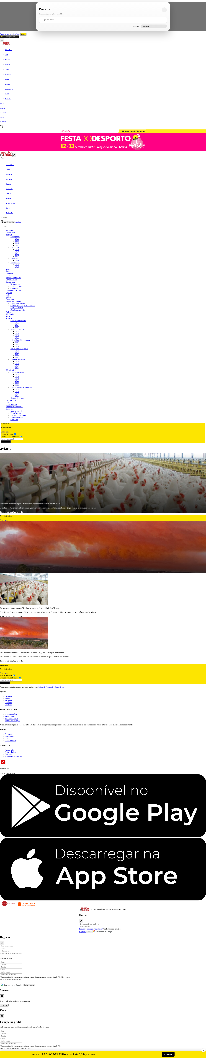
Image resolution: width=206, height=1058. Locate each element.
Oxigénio (14, 288)
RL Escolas (10, 314)
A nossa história (16, 411)
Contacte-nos (5, 34)
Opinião (9, 293)
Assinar (13, 34)
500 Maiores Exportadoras (20, 340)
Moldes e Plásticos (17, 329)
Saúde (8, 271)
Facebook (8, 696)
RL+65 (8, 316)
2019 (17, 256)
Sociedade (9, 230)
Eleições (9, 235)
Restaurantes (15, 284)
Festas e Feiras (15, 286)
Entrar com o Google (103, 932)
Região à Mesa (11, 280)
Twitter (7, 698)
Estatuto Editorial (16, 417)
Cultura (8, 275)
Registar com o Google (12, 985)
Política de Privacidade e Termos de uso (51, 687)
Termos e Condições (18, 415)
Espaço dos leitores (17, 303)
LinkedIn (8, 703)
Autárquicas (15, 237)
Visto (8, 295)
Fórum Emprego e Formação (21, 387)
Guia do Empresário (18, 321)
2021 (17, 241)
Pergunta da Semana (13, 278)
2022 (17, 254)
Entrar (23, 34)
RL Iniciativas (11, 370)
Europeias (14, 258)
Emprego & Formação (14, 407)
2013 (17, 245)
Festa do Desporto (17, 372)
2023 (17, 327)
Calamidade (10, 232)
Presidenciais (15, 263)
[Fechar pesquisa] (164, 9)
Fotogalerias (10, 299)
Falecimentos (11, 400)
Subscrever (6, 441)
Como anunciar (11, 405)
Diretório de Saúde (17, 359)
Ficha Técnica (15, 413)
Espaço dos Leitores (13, 301)
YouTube (8, 705)
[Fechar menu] (14, 155)
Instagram (8, 701)
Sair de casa (10, 282)
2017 (17, 243)
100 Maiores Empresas (19, 349)
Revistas (9, 318)
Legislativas (14, 247)
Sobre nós (9, 409)
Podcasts (9, 312)
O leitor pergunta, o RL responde (22, 306)
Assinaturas (9, 736)
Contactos (14, 420)
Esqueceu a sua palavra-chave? (91, 929)
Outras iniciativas (16, 398)
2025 (17, 239)
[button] (103, 103)
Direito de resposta (17, 310)
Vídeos (8, 297)
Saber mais (5, 432)
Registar (11, 222)
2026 (17, 265)
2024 (17, 252)
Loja (18, 34)
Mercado (9, 269)
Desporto (9, 273)
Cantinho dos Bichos (13, 291)
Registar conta (29, 985)
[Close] (81, 921)
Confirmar (4, 1005)
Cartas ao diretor (16, 308)
